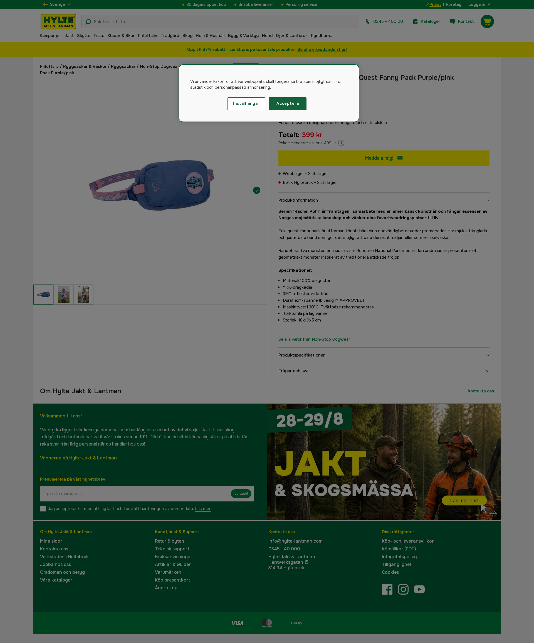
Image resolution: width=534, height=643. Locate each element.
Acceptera (287, 103)
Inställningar (246, 103)
